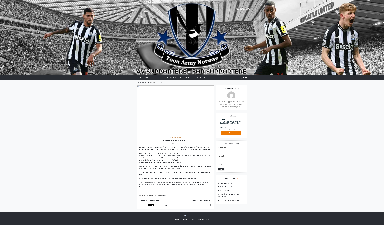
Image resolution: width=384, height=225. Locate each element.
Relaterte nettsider (199, 77)
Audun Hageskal (176, 137)
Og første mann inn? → (202, 201)
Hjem (139, 77)
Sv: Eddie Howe (223, 190)
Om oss (177, 219)
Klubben (161, 77)
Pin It (165, 205)
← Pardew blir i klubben (150, 201)
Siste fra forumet (230, 178)
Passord (221, 156)
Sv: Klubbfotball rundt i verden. (229, 200)
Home (139, 82)
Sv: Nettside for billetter (227, 183)
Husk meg (223, 164)
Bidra (192, 219)
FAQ (207, 219)
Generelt (145, 82)
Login (164, 196)
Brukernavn (222, 148)
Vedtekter (185, 219)
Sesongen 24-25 (149, 77)
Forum (187, 77)
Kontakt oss (200, 219)
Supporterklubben (174, 77)
